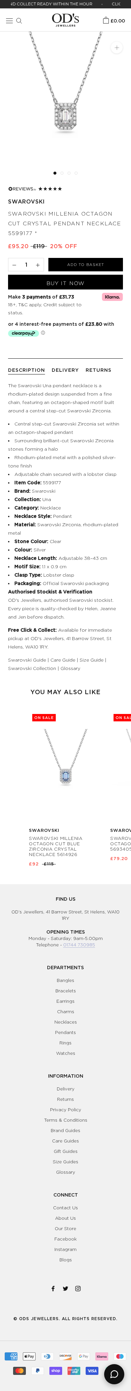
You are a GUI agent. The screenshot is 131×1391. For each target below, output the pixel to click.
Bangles (65, 980)
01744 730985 (79, 944)
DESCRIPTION (26, 369)
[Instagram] (78, 1287)
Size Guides (65, 1161)
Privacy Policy (65, 1109)
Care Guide (62, 659)
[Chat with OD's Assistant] (114, 1374)
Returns (65, 1099)
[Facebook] (53, 1287)
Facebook (65, 1239)
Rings (65, 1042)
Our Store (65, 1228)
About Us (65, 1218)
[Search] (17, 19)
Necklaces (65, 1022)
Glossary (70, 668)
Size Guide (91, 659)
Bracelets (65, 990)
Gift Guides (66, 1151)
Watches (65, 1053)
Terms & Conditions (65, 1120)
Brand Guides (65, 1130)
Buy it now (65, 283)
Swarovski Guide (27, 659)
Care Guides (65, 1140)
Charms (65, 1011)
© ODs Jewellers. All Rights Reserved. (65, 1318)
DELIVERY (65, 369)
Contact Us (65, 1207)
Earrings (65, 1001)
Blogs (65, 1259)
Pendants (65, 1032)
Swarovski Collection (32, 668)
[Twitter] (65, 1287)
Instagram (65, 1249)
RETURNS (99, 369)
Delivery (66, 1088)
